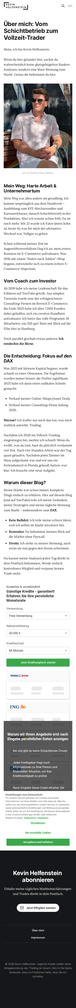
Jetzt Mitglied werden (41, 908)
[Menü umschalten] (70, 6)
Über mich (38, 930)
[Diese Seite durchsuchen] (63, 6)
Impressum (38, 937)
